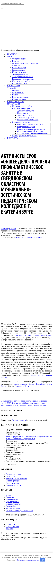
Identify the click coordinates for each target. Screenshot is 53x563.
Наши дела (10, 497)
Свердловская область (33, 237)
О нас (8, 495)
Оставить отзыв (12, 483)
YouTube (9, 529)
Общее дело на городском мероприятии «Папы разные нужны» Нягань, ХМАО (23, 404)
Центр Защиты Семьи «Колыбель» (29, 384)
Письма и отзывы (13, 474)
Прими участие (12, 502)
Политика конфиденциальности (19, 511)
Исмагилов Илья (22, 386)
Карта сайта (11, 506)
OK (43, 560)
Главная (4, 229)
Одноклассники (12, 527)
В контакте (10, 524)
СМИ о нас (10, 476)
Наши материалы (13, 504)
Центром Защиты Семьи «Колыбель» (33, 335)
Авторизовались (19, 420)
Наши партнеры (12, 481)
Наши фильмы (12, 499)
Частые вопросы (13, 508)
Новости (12, 229)
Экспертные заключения (16, 478)
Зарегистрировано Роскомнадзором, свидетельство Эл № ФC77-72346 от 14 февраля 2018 (29, 437)
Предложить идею (13, 485)
